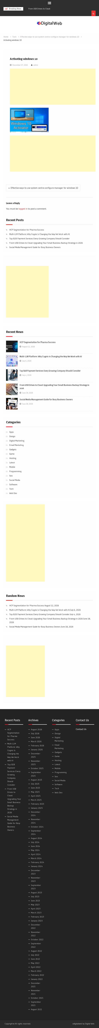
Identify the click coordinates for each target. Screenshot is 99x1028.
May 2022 (35, 963)
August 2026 (36, 729)
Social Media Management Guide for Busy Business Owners (34, 247)
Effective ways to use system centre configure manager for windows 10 (44, 187)
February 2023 (37, 917)
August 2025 (36, 780)
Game (11, 453)
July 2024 (35, 842)
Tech (11, 488)
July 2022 (35, 955)
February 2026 (37, 745)
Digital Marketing (16, 440)
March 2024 (36, 858)
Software (13, 484)
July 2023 (35, 896)
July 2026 (35, 733)
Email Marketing (16, 445)
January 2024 (37, 866)
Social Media (14, 480)
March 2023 (36, 912)
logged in (22, 208)
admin (35, 65)
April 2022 (35, 967)
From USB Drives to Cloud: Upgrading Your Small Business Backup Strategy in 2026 (46, 243)
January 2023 (37, 921)
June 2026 (35, 737)
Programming (15, 471)
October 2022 (37, 939)
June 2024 (35, 846)
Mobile (12, 467)
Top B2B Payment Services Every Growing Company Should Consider (39, 238)
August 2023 (36, 892)
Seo (11, 475)
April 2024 (35, 854)
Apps (11, 432)
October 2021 (37, 998)
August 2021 (36, 1009)
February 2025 (37, 804)
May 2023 (35, 904)
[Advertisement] (54, 87)
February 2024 (37, 862)
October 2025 (37, 768)
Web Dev (13, 493)
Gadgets (12, 449)
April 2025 (35, 796)
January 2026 (37, 749)
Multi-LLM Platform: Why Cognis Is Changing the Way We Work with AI (39, 234)
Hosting (12, 458)
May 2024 (35, 850)
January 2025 (37, 808)
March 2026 (36, 741)
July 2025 (35, 784)
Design (12, 436)
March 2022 (36, 971)
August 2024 (36, 838)
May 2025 (35, 792)
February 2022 (37, 975)
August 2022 (36, 951)
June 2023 (35, 900)
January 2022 (37, 979)
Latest (12, 462)
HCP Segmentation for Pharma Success (26, 229)
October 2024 (37, 827)
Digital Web (89, 1023)
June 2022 (35, 959)
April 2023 (35, 908)
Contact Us (81, 729)
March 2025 (36, 800)
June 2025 (35, 788)
